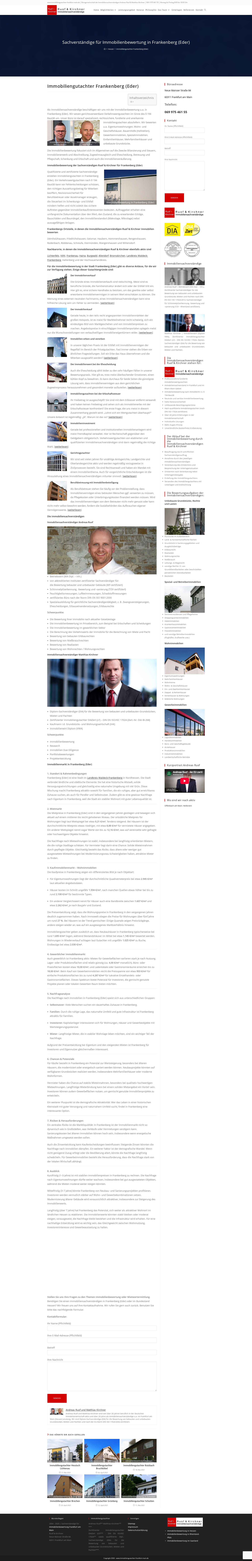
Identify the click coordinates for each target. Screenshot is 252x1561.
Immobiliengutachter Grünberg (101, 1501)
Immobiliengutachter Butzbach (138, 1465)
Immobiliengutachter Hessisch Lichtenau (65, 1467)
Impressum (133, 1527)
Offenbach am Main (173, 805)
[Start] (105, 49)
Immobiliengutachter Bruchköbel (101, 1467)
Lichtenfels (53, 255)
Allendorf (104, 255)
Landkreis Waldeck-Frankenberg (104, 777)
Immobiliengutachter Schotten (139, 1501)
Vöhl (62, 255)
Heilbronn (187, 805)
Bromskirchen (117, 255)
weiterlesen (107, 303)
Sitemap (131, 1523)
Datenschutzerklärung (138, 1530)
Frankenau (72, 255)
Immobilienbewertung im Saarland (182, 1541)
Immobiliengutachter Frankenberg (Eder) (132, 49)
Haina (82, 255)
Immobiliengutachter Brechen (65, 1501)
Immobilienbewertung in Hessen (181, 1531)
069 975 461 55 (176, 112)
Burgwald (92, 255)
